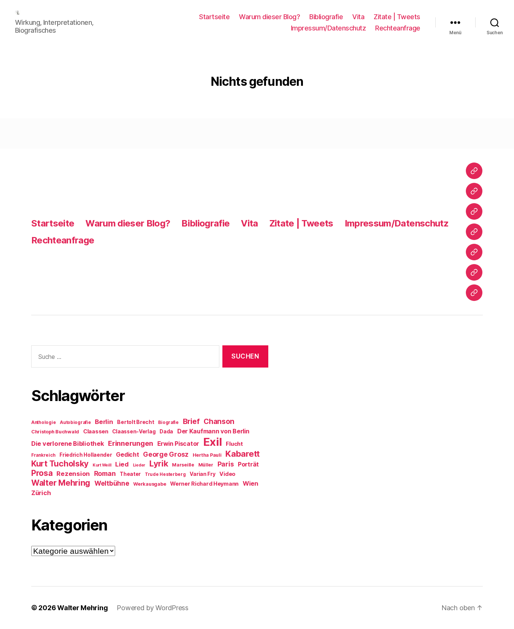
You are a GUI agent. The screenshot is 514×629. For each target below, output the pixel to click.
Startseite (214, 17)
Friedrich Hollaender (85, 455)
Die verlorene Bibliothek (67, 443)
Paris (225, 464)
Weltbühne (111, 483)
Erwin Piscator (178, 443)
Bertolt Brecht (135, 422)
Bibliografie (326, 17)
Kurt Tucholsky (59, 463)
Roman (105, 473)
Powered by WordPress (153, 608)
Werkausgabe (149, 484)
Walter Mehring (60, 483)
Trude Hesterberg (165, 474)
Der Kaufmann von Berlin (213, 431)
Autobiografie (75, 422)
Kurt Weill (102, 465)
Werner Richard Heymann (204, 483)
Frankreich (43, 455)
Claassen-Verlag (133, 431)
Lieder (139, 465)
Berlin (104, 421)
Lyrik (158, 463)
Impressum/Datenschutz (328, 28)
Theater (130, 474)
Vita (358, 17)
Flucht (234, 443)
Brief (191, 421)
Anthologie (43, 422)
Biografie (168, 422)
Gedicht (127, 454)
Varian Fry (202, 474)
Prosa (42, 473)
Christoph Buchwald (55, 432)
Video (227, 474)
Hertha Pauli (207, 455)
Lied (122, 464)
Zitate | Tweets (397, 17)
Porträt (248, 464)
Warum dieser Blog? (269, 17)
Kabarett (242, 453)
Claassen (95, 431)
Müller (205, 465)
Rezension (73, 473)
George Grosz (166, 454)
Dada (166, 431)
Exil (212, 441)
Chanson (219, 421)
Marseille (183, 465)
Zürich (41, 493)
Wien (250, 483)
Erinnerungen (130, 443)
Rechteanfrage (397, 28)
